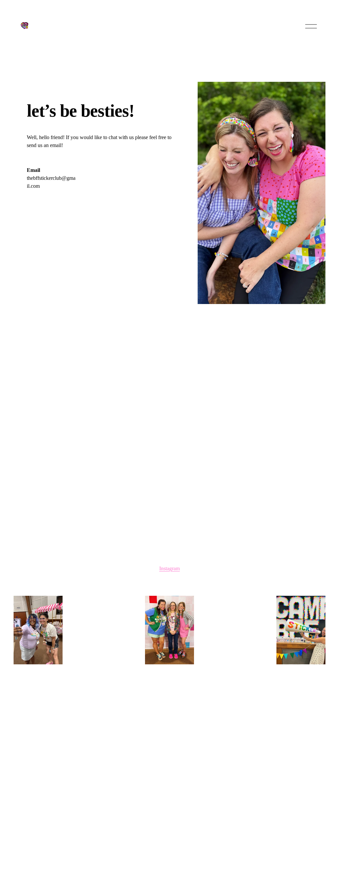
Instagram (169, 568)
